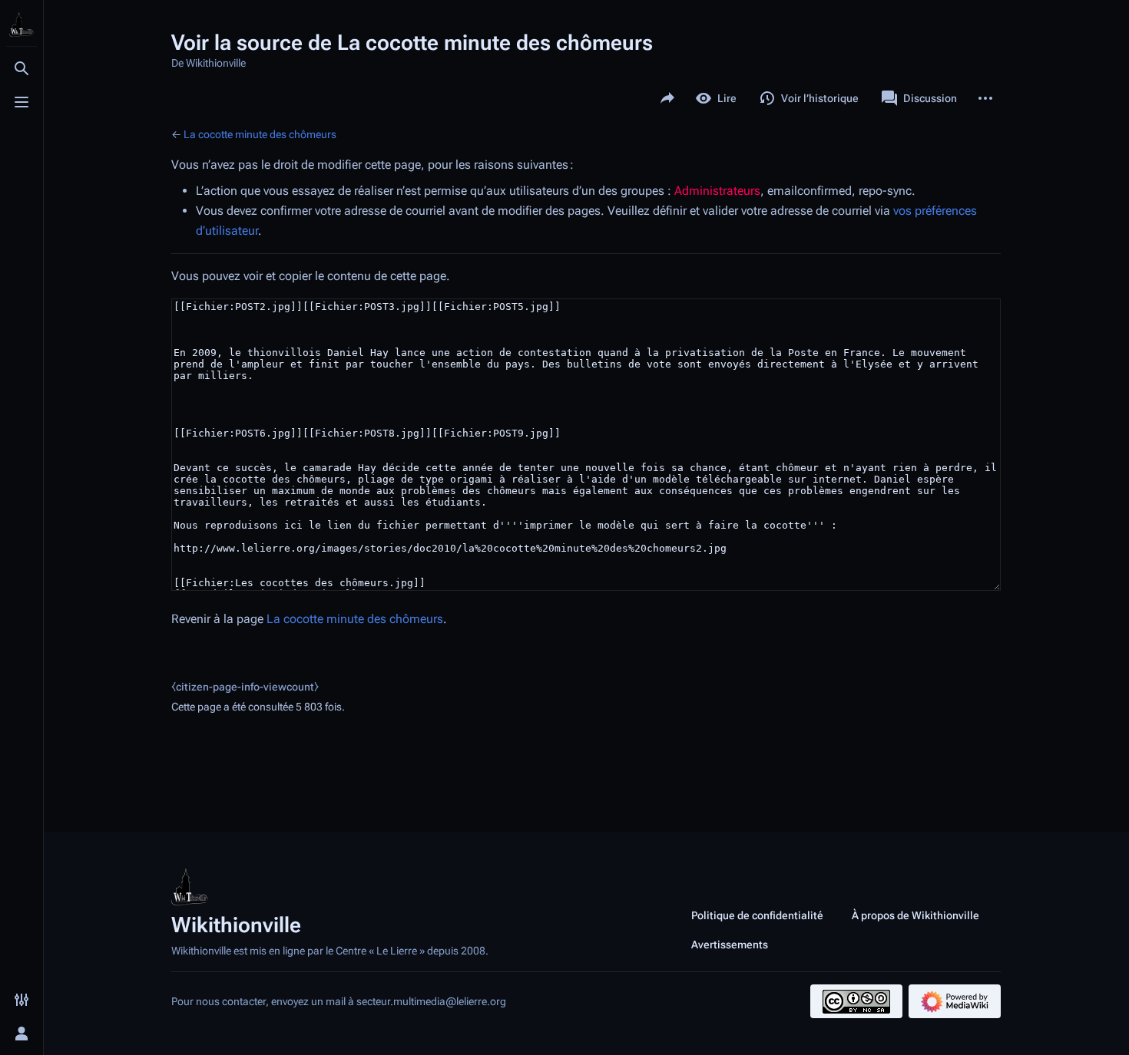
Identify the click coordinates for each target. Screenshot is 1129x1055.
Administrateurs (717, 190)
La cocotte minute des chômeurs (260, 134)
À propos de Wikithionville (915, 915)
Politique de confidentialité (757, 915)
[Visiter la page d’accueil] (21, 24)
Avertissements (729, 944)
